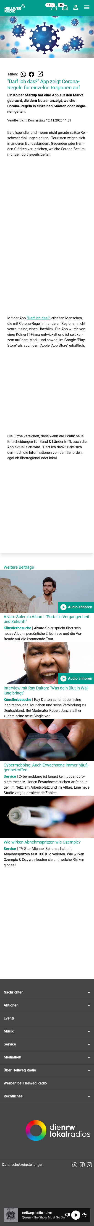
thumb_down (67, 1215)
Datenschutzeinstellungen (23, 1164)
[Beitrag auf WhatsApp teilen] (23, 74)
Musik (9, 1031)
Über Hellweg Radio (20, 1070)
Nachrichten (14, 992)
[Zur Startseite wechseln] (15, 8)
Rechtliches (13, 1096)
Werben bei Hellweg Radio (25, 1083)
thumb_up (84, 1215)
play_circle (75, 1215)
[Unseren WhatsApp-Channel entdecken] (75, 1164)
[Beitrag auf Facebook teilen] (31, 74)
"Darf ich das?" (38, 318)
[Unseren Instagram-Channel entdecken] (89, 1164)
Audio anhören (76, 607)
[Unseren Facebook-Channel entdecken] (82, 1164)
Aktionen (11, 1005)
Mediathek (12, 1057)
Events (9, 1018)
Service (10, 1044)
